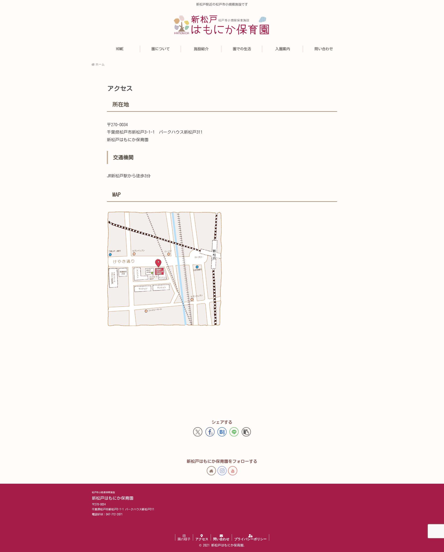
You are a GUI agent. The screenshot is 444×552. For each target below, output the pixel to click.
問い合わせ (221, 539)
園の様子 (184, 539)
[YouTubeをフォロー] (232, 470)
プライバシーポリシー (250, 539)
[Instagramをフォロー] (222, 470)
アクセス (201, 539)
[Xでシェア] (197, 431)
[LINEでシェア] (234, 431)
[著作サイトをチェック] (211, 470)
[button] (246, 431)
